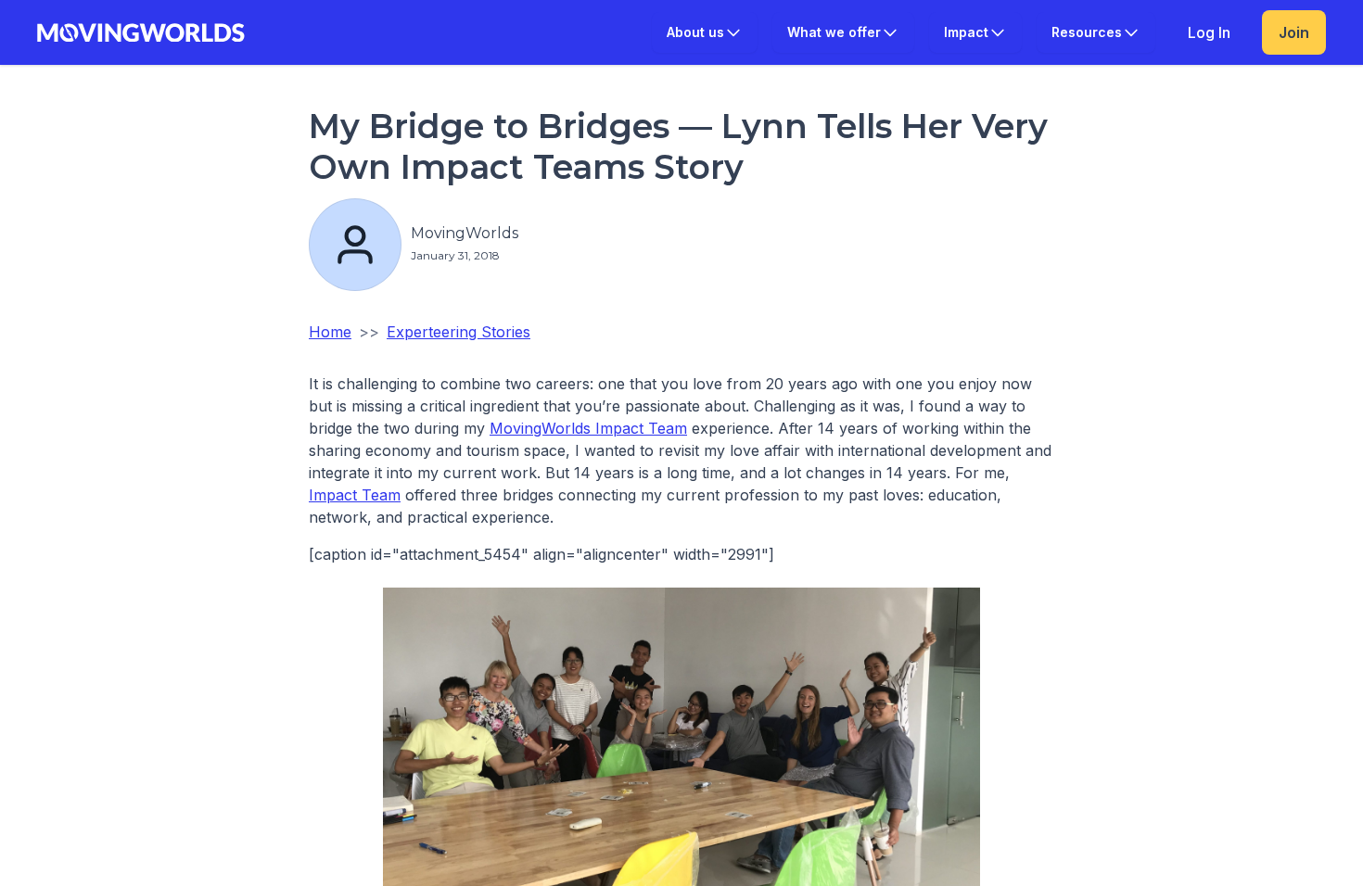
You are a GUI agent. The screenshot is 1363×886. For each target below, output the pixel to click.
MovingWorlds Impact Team (588, 428)
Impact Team (355, 495)
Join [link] (1294, 32)
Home (330, 332)
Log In (1209, 32)
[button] (705, 32)
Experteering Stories (458, 332)
